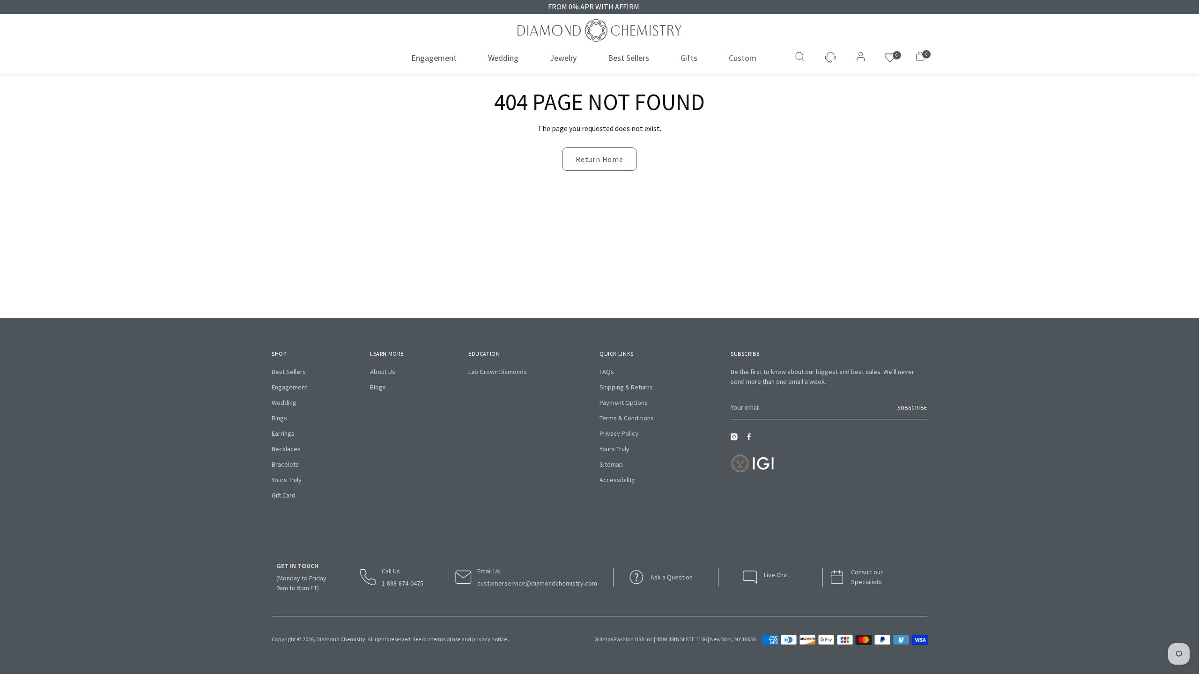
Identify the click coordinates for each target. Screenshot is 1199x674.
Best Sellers (289, 371)
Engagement (289, 387)
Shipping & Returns (626, 387)
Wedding (284, 402)
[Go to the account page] (858, 57)
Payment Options (624, 402)
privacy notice (489, 639)
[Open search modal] (801, 57)
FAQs (607, 371)
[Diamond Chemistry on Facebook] (751, 439)
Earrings (283, 433)
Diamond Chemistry (340, 639)
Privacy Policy (619, 433)
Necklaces (286, 449)
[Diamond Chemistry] (599, 30)
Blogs (378, 387)
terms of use (445, 639)
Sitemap (611, 464)
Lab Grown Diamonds (497, 371)
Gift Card (284, 495)
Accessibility (617, 480)
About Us (382, 371)
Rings (279, 418)
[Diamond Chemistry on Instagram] (736, 439)
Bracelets (285, 464)
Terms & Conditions (627, 418)
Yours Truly (287, 480)
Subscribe (912, 407)
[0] (890, 58)
